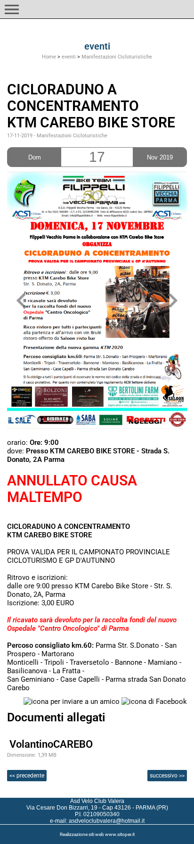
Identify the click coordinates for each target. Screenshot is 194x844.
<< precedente (26, 775)
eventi (69, 57)
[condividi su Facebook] (154, 701)
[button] (11, 9)
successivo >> (167, 775)
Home (49, 57)
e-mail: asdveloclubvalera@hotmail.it (97, 821)
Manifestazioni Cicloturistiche (116, 57)
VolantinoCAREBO (51, 744)
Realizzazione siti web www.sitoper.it (97, 834)
